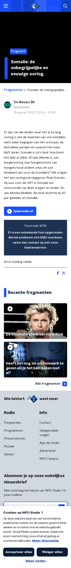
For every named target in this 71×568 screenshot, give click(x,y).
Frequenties (12, 422)
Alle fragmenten (47, 383)
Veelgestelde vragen (48, 433)
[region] (35, 237)
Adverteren (47, 450)
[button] (6, 6)
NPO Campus (48, 458)
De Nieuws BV (24, 102)
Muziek (9, 446)
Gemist (9, 454)
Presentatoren (14, 438)
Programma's (13, 430)
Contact (45, 422)
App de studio (49, 442)
